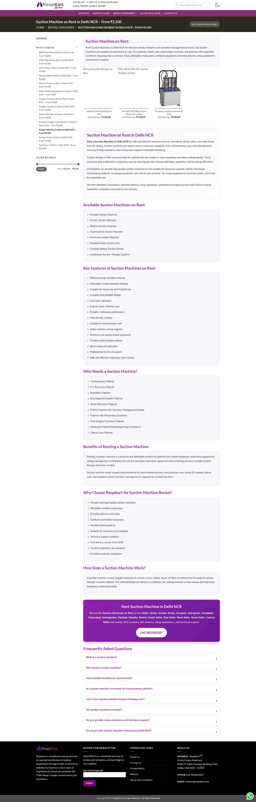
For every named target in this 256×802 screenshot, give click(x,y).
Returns (134, 774)
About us (135, 756)
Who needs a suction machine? (103, 668)
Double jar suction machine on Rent (169, 112)
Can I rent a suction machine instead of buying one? (115, 699)
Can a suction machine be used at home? (109, 678)
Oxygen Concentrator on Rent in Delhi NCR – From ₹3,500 (56, 100)
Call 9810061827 (151, 632)
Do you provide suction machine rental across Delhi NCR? (119, 730)
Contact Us (170, 13)
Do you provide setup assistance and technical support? (118, 720)
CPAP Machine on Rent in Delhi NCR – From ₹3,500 (57, 62)
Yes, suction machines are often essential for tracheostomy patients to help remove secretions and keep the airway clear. (149, 690)
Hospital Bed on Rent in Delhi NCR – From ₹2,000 (58, 77)
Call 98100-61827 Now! (89, 6)
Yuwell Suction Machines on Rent (99, 112)
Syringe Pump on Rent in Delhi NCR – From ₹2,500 (56, 139)
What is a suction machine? (101, 657)
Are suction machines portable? (104, 709)
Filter (41, 169)
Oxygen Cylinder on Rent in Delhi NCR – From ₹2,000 (57, 108)
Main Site (84, 13)
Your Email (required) (93, 770)
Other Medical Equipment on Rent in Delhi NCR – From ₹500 (58, 93)
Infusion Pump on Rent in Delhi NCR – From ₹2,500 (56, 85)
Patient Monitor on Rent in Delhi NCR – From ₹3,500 (57, 116)
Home (40, 27)
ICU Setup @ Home (150, 13)
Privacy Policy (137, 768)
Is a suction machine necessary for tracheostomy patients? (119, 688)
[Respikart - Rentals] (50, 5)
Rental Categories (124, 13)
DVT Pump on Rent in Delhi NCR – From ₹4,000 (57, 69)
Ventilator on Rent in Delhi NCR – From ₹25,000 (57, 147)
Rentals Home (101, 13)
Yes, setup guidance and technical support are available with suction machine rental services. (135, 722)
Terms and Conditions (141, 779)
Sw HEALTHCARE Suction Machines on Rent (134, 112)
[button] (217, 5)
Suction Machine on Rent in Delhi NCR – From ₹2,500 (57, 131)
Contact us (135, 762)
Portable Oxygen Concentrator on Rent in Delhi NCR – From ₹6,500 (58, 124)
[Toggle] (77, 47)
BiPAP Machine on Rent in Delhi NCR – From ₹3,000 (57, 54)
